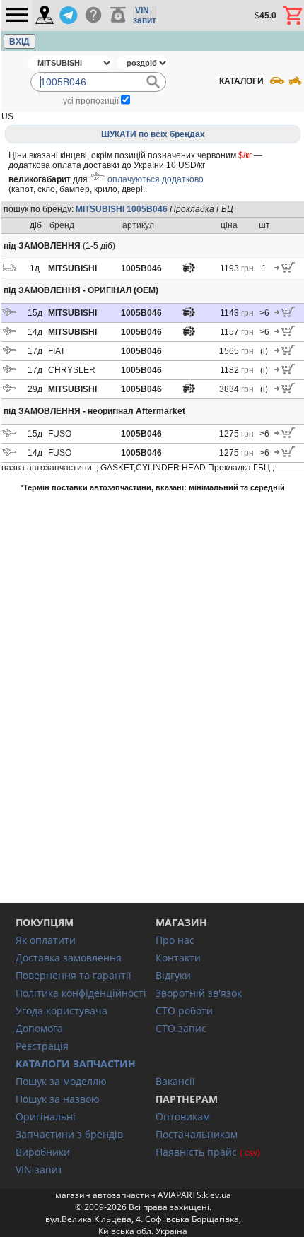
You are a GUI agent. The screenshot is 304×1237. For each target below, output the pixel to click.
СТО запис (181, 1028)
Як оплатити (46, 940)
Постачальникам (197, 1134)
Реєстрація (42, 1046)
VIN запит (39, 1169)
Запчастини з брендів (69, 1134)
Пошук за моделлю (61, 1081)
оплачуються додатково (155, 179)
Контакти (178, 957)
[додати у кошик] (284, 270)
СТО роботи (184, 1010)
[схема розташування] (188, 271)
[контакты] (45, 16)
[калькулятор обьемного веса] (118, 15)
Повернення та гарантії (73, 975)
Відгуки (173, 975)
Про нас (175, 940)
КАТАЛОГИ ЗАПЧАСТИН (76, 1063)
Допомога (39, 1028)
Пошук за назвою (58, 1099)
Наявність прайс (196, 1152)
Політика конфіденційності (81, 993)
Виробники (43, 1152)
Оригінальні (46, 1116)
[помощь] (93, 15)
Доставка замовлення (69, 957)
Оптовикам (183, 1116)
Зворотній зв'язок (199, 993)
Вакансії (175, 1081)
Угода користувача (61, 1010)
